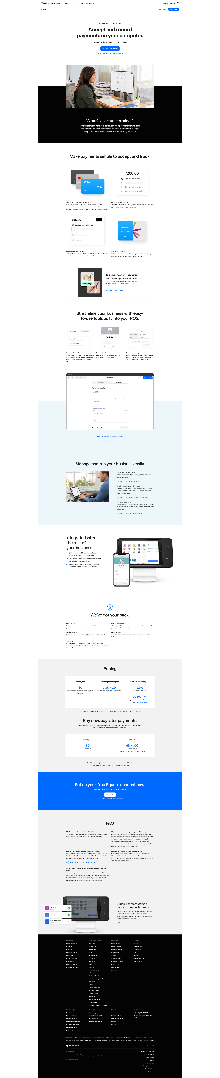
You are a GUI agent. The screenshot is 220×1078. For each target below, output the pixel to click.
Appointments (93, 955)
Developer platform (94, 1013)
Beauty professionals (72, 1018)
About (113, 1013)
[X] (147, 1045)
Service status (138, 961)
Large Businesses (71, 1027)
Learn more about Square (129, 481)
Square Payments (71, 943)
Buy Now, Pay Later (72, 958)
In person (69, 946)
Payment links (93, 949)
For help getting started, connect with (109, 53)
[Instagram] (153, 1045)
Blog (135, 952)
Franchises (69, 1030)
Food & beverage (71, 1015)
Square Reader (115, 943)
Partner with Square (117, 1018)
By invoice (69, 949)
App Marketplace (94, 990)
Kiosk (90, 964)
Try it (120, 923)
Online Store (93, 946)
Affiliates (114, 1024)
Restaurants (92, 958)
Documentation (93, 1018)
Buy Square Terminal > (140, 702)
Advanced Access (94, 970)
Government (150, 1063)
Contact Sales (138, 949)
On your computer (71, 952)
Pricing (136, 943)
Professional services (72, 1024)
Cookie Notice (149, 1069)
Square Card (92, 996)
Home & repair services (73, 1021)
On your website (71, 955)
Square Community (139, 958)
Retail (90, 952)
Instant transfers (94, 993)
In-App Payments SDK (95, 1015)
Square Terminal (116, 946)
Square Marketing (94, 999)
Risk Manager (70, 961)
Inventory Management (96, 979)
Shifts (90, 973)
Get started (110, 794)
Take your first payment (110, 48)
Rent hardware (115, 967)
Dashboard (92, 967)
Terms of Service (149, 1054)
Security (151, 1060)
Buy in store (115, 970)
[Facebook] (150, 1045)
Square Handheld (116, 949)
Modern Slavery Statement (146, 1066)
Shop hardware (115, 964)
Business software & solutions (98, 1005)
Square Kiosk (115, 955)
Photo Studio (93, 1002)
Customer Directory (95, 976)
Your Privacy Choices (147, 1051)
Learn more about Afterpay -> (115, 290)
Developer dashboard (95, 1021)
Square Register (116, 958)
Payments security (71, 964)
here (116, 765)
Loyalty (91, 984)
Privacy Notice (149, 1057)
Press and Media (116, 1015)
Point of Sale (93, 943)
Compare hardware (117, 961)
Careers (113, 1021)
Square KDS (92, 961)
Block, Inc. (151, 1071)
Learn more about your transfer (130, 513)
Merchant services (72, 967)
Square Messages (94, 987)
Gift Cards (92, 981)
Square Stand (115, 952)
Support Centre (138, 946)
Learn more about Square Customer (132, 497)
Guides (136, 955)
